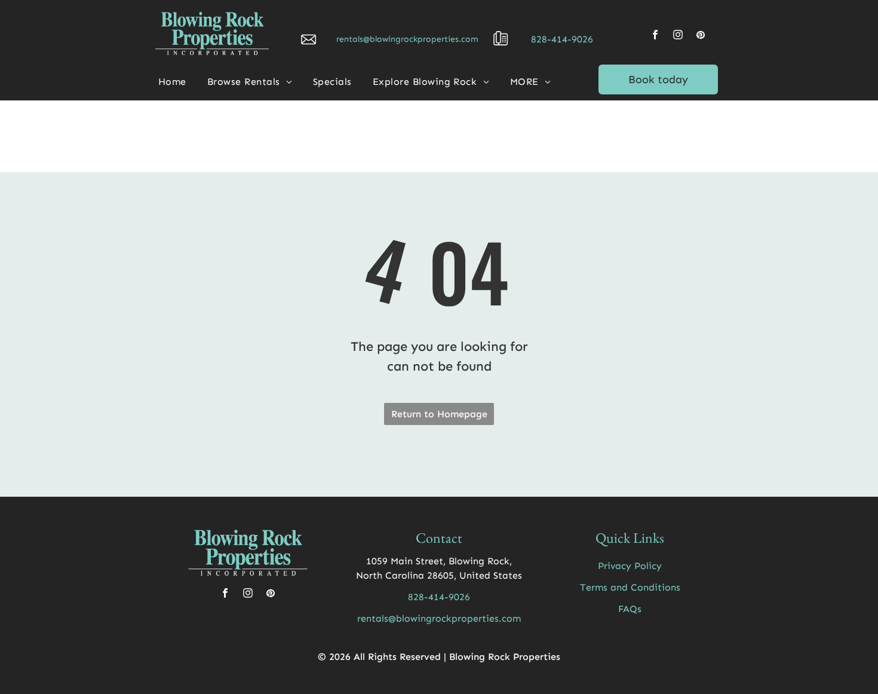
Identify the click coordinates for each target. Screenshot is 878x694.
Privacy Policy (630, 565)
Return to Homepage (439, 414)
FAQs (629, 608)
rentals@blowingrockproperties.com (407, 39)
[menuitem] (176, 82)
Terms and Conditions (630, 587)
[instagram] (678, 36)
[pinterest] (700, 36)
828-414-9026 (562, 39)
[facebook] (655, 36)
